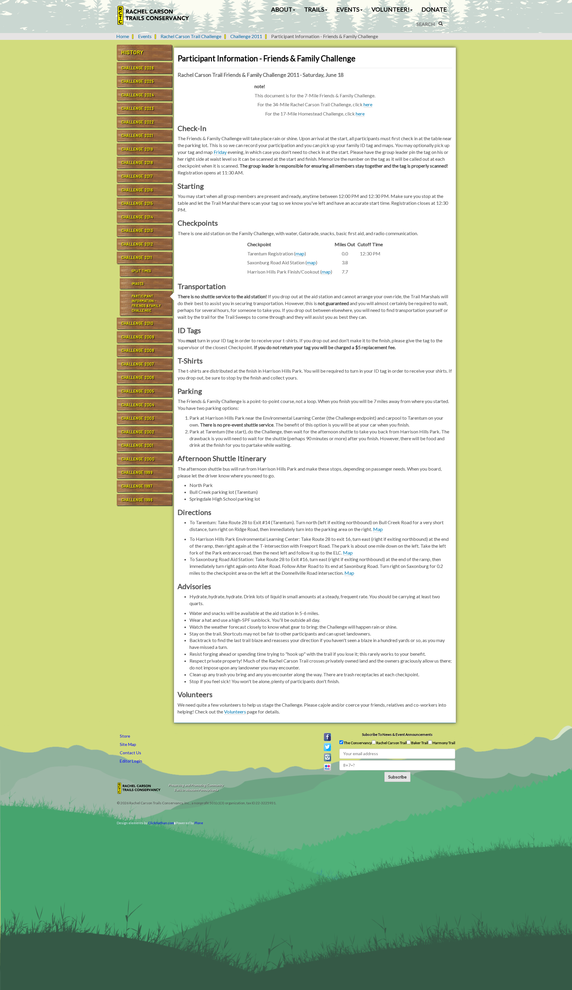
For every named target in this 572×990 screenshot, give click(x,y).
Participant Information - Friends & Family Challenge (146, 303)
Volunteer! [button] (391, 9)
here (367, 104)
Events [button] (348, 9)
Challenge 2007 (137, 364)
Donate (434, 9)
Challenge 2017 (137, 176)
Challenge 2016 (137, 190)
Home (122, 36)
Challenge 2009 (137, 337)
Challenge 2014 (137, 217)
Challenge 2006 (137, 377)
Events (145, 36)
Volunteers (235, 711)
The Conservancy (357, 743)
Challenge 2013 (137, 230)
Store (125, 735)
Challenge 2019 (137, 149)
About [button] (281, 9)
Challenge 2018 (137, 162)
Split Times (141, 271)
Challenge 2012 (137, 244)
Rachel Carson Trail (391, 743)
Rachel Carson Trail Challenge (191, 36)
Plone (199, 823)
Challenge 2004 (137, 404)
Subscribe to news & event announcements (397, 734)
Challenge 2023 (137, 108)
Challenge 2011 (246, 36)
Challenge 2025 (137, 81)
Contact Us (130, 752)
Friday (220, 152)
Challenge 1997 (136, 486)
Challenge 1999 (137, 472)
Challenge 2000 (137, 459)
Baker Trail (419, 743)
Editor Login (131, 760)
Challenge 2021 (137, 135)
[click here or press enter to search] (441, 23)
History (132, 52)
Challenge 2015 (137, 203)
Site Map (128, 744)
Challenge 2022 (137, 122)
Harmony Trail (443, 743)
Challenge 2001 (137, 445)
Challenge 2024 (137, 95)
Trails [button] (314, 9)
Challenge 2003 (137, 418)
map (300, 253)
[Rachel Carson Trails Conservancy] (153, 15)
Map (378, 529)
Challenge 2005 (137, 391)
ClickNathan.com (161, 823)
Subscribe (397, 776)
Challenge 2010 (137, 323)
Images (138, 283)
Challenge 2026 (137, 67)
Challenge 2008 (137, 350)
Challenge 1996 (137, 499)
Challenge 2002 (137, 432)
